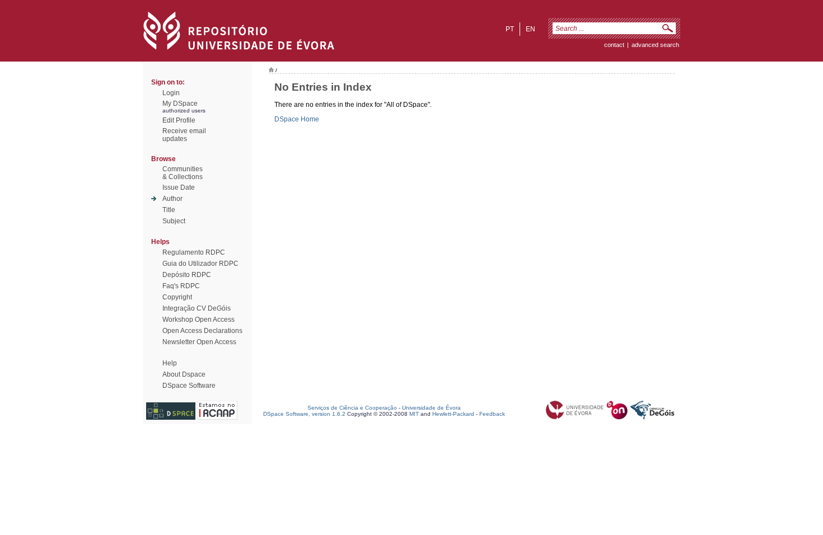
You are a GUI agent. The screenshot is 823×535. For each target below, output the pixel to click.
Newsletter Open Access (199, 342)
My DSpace (180, 103)
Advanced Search (655, 44)
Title (168, 210)
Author (172, 199)
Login (171, 93)
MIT (414, 414)
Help (169, 363)
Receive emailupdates (184, 135)
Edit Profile (178, 120)
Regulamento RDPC (193, 252)
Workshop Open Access (198, 319)
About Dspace (183, 374)
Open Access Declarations (202, 331)
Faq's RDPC (181, 286)
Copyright (177, 297)
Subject (173, 221)
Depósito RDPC (186, 275)
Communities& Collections (182, 173)
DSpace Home (296, 119)
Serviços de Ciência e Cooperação (352, 408)
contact (614, 44)
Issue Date (178, 187)
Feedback (492, 414)
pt (510, 29)
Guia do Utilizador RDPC (200, 264)
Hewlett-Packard (453, 414)
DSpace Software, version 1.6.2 (304, 414)
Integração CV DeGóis (196, 308)
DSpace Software (189, 385)
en (530, 29)
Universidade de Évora (431, 408)
